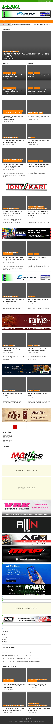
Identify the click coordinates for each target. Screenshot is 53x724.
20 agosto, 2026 (6, 78)
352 (29, 427)
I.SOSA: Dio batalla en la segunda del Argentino (39, 75)
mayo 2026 (4, 639)
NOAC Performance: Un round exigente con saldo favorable (37, 90)
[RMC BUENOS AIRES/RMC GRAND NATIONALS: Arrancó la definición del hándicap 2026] (14, 155)
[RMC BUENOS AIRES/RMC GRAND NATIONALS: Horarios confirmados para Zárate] (14, 248)
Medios (5, 63)
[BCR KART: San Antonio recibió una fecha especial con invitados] (39, 155)
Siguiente (36, 427)
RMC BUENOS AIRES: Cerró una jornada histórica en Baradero (37, 685)
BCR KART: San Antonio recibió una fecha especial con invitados (38, 117)
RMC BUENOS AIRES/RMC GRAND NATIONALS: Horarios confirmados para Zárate (13, 259)
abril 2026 (4, 641)
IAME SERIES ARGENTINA (8, 681)
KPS (33, 137)
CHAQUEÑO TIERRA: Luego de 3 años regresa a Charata (12, 75)
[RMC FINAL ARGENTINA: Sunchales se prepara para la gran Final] (14, 203)
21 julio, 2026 (31, 712)
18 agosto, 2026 (6, 93)
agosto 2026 (5, 634)
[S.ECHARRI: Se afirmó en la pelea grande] (39, 384)
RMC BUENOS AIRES (24, 51)
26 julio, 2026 (6, 712)
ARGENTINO (30, 88)
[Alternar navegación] (4, 21)
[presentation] (48, 29)
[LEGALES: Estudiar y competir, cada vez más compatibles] (14, 290)
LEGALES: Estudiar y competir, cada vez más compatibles (13, 141)
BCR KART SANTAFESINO (33, 112)
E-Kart (12, 58)
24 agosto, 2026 (31, 78)
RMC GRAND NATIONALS (33, 51)
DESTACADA (6, 51)
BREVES (5, 111)
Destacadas (6, 29)
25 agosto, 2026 (6, 144)
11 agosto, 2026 (6, 689)
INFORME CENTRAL (43, 679)
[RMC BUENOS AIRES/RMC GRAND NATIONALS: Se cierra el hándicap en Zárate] (39, 203)
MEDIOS (5, 88)
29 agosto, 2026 (6, 121)
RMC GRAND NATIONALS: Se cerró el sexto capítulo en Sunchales (13, 709)
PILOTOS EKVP (37, 88)
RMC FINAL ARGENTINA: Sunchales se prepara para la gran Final (33, 24)
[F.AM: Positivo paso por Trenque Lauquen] (14, 384)
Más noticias (7, 98)
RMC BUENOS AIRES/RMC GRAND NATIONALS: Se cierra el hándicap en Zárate (25, 55)
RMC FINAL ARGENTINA (14, 208)
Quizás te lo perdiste (9, 666)
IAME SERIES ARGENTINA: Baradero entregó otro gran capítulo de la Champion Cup (14, 685)
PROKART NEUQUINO (12, 88)
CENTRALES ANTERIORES (8, 679)
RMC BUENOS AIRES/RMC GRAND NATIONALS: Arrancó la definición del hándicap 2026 (13, 117)
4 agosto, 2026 (31, 687)
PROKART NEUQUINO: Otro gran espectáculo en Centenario (12, 90)
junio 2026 (4, 637)
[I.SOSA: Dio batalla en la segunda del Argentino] (14, 340)
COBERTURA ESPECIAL (12, 111)
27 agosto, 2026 (31, 119)
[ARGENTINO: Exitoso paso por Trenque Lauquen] (39, 248)
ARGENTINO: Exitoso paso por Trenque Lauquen (37, 258)
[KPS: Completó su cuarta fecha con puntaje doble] (39, 290)
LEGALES (15, 137)
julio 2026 (4, 636)
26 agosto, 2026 (6, 58)
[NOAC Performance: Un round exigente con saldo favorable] (39, 340)
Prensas (30, 63)
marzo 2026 (4, 643)
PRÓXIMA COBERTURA (14, 51)
